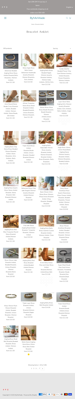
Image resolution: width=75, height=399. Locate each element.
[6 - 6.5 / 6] (62, 167)
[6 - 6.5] (29, 354)
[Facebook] (2, 7)
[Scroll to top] (71, 395)
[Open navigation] (11, 18)
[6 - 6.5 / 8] (67, 167)
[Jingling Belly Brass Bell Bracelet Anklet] (46, 296)
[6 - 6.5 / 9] (69, 167)
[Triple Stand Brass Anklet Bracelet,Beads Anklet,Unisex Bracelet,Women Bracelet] (64, 297)
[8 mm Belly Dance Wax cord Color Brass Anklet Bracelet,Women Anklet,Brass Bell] (46, 254)
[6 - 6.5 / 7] (64, 167)
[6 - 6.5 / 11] (64, 169)
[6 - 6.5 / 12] (67, 169)
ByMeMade (37, 18)
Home (32, 24)
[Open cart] (70, 18)
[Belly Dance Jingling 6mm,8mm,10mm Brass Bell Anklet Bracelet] (28, 332)
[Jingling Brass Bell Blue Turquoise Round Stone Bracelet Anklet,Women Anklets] (11, 221)
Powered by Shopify (30, 395)
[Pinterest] (4, 7)
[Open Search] (67, 18)
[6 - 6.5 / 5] (59, 167)
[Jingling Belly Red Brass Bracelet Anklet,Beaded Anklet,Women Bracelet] (28, 253)
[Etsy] (7, 7)
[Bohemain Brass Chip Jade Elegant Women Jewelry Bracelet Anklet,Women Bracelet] (28, 181)
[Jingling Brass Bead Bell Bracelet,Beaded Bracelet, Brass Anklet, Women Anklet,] (11, 331)
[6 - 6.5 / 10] (62, 169)
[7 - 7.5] (59, 119)
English (69, 7)
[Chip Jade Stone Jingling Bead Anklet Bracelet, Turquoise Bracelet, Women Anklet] (28, 219)
